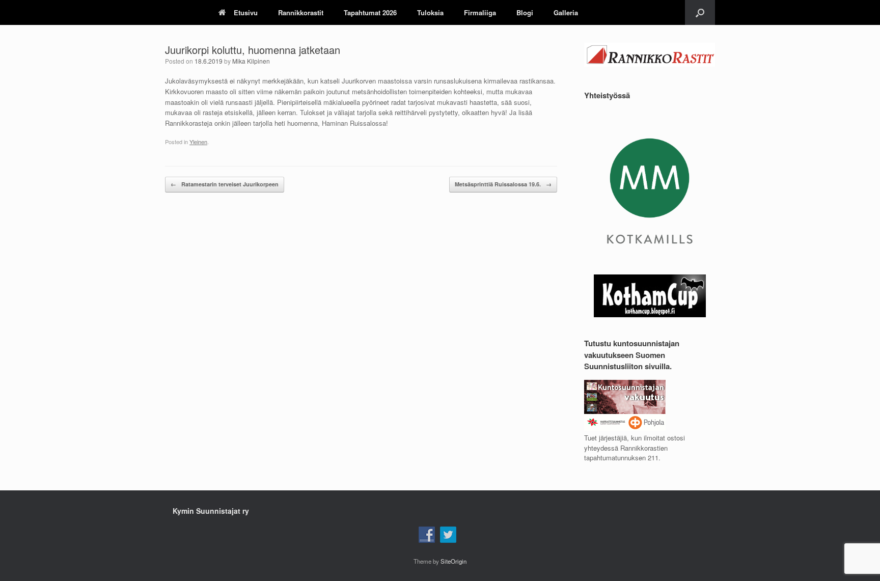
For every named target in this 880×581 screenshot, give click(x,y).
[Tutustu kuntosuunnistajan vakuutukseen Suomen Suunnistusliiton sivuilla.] (625, 428)
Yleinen (198, 141)
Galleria (566, 12)
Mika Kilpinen (251, 61)
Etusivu (246, 12)
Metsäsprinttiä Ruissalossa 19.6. (503, 184)
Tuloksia (430, 12)
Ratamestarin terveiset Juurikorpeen (225, 184)
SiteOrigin (453, 561)
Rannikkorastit (300, 12)
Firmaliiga (480, 12)
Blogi (524, 12)
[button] (700, 12)
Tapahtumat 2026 (370, 12)
